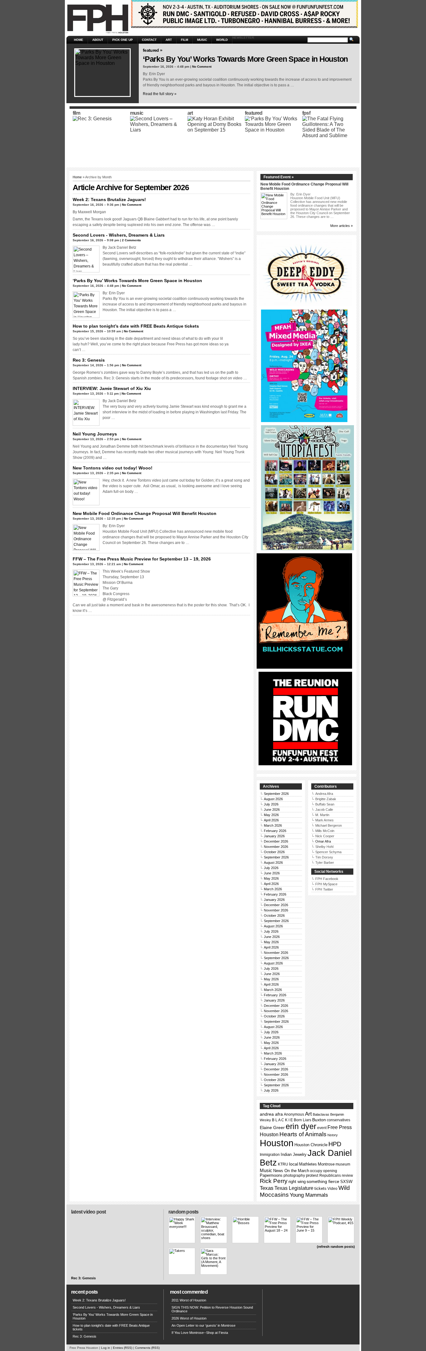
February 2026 (275, 831)
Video (332, 1188)
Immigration (270, 1154)
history (332, 1135)
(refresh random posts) (336, 1246)
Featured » (152, 50)
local (293, 1163)
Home (78, 39)
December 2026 (276, 841)
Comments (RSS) (147, 1347)
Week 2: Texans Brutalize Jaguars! (109, 199)
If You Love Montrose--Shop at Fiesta (200, 1332)
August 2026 (273, 799)
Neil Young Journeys (95, 433)
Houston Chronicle (310, 1144)
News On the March (291, 1170)
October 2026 (274, 852)
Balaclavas (321, 1114)
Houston (276, 1143)
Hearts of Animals (303, 1134)
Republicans (330, 1175)
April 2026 (271, 820)
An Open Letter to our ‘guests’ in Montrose (203, 1325)
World (222, 39)
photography (294, 1175)
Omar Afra (323, 841)
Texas (267, 1188)
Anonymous (294, 1114)
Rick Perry (274, 1181)
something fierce (323, 1181)
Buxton (319, 1119)
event (322, 1128)
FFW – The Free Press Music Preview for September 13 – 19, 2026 (142, 558)
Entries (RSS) (122, 1347)
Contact (149, 39)
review (347, 1175)
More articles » (341, 226)
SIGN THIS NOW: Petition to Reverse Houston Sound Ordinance (212, 1309)
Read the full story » (160, 94)
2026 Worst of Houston (189, 1318)
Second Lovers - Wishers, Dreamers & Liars (119, 235)
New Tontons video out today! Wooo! (112, 467)
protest (312, 1175)
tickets (320, 1188)
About (97, 39)
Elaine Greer (272, 1127)
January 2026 (274, 836)
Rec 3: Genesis (89, 360)
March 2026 (273, 825)
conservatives (338, 1120)
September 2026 (276, 794)
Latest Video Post (88, 1211)
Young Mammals (309, 1195)
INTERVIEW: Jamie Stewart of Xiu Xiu (112, 388)
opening (330, 1171)
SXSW (346, 1181)
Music (202, 39)
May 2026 (271, 815)
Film (184, 39)
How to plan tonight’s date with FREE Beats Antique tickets (136, 326)
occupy (316, 1171)
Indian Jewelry (294, 1154)
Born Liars (302, 1120)
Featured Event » (279, 177)
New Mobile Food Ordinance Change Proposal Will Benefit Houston (144, 513)
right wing (297, 1181)
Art (169, 39)
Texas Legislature (293, 1188)
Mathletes (308, 1164)
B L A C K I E (282, 1120)
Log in (105, 1347)
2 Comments (131, 240)
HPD (334, 1144)
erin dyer (301, 1126)
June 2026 (272, 809)
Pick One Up (122, 39)
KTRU (283, 1164)
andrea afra (271, 1114)
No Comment (201, 66)
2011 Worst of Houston (189, 1300)
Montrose (326, 1164)
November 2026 (276, 847)
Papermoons (271, 1175)
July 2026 (271, 804)
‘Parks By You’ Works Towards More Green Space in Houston (245, 59)
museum (343, 1164)
